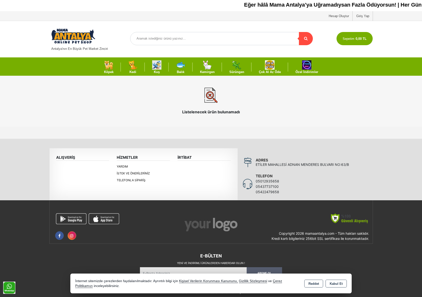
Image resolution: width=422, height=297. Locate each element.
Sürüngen (236, 72)
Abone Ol (264, 273)
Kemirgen (207, 72)
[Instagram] (72, 235)
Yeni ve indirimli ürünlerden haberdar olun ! (211, 263)
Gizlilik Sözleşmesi (253, 281)
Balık (180, 72)
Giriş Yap (362, 16)
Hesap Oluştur (339, 16)
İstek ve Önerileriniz (133, 173)
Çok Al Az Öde (270, 72)
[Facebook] (59, 235)
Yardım (122, 166)
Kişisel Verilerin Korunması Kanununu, (208, 281)
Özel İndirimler (306, 72)
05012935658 (267, 181)
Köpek (109, 72)
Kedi (132, 72)
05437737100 (267, 186)
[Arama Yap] (306, 38)
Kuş (157, 72)
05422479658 (267, 192)
